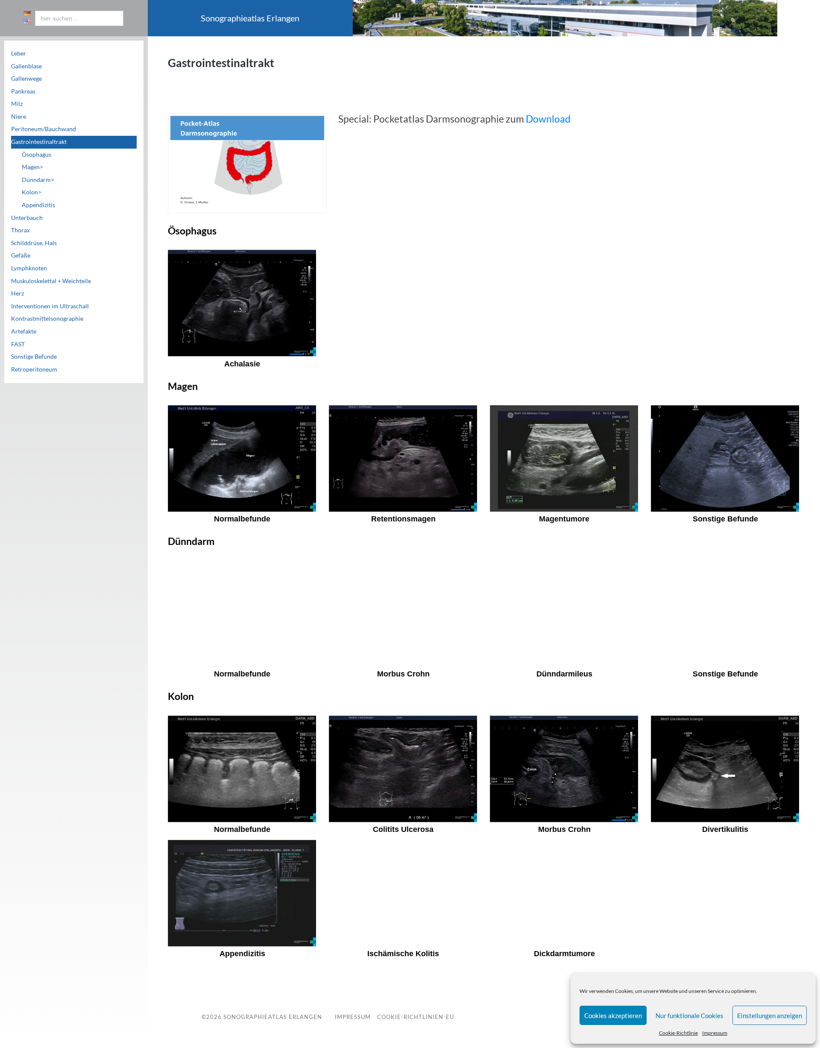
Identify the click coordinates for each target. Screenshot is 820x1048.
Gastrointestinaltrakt (39, 141)
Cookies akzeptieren (613, 1015)
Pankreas (23, 91)
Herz (17, 293)
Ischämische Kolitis (403, 953)
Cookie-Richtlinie (678, 1033)
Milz (17, 103)
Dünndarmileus (564, 674)
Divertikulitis (725, 829)
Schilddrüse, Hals (34, 243)
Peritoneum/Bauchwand (43, 129)
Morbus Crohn (403, 674)
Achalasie (242, 364)
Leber (18, 53)
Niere (18, 116)
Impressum (714, 1033)
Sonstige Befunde (34, 356)
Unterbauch (27, 217)
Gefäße (20, 255)
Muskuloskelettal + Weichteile (51, 281)
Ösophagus (36, 154)
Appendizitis (38, 205)
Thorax (20, 230)
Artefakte (23, 331)
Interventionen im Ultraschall (50, 306)
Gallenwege (26, 78)
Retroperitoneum (34, 369)
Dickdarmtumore (564, 953)
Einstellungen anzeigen (769, 1015)
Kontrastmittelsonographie (47, 318)
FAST (18, 344)
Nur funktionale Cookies (689, 1015)
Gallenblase (26, 66)
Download (548, 119)
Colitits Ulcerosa (403, 829)
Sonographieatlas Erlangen (272, 1016)
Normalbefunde (242, 519)
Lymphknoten (29, 268)
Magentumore (564, 519)
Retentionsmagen (403, 519)
